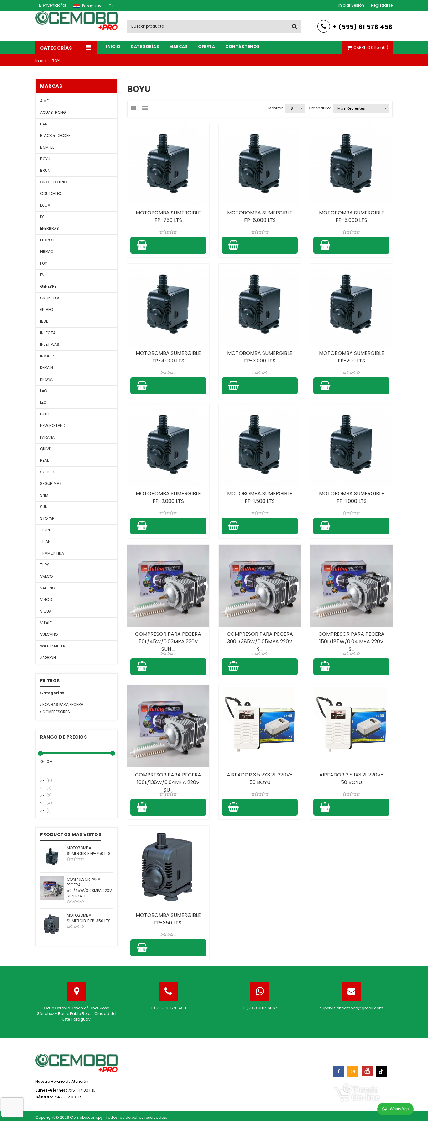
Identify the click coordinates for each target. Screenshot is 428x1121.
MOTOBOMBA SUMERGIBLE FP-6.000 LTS (259, 216)
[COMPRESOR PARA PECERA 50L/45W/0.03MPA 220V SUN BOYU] (52, 888)
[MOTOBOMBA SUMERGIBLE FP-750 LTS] (52, 856)
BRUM (45, 170)
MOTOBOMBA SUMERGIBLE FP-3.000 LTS (259, 357)
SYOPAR (47, 518)
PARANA (47, 437)
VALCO (46, 576)
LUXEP (45, 414)
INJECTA (47, 332)
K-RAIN (46, 367)
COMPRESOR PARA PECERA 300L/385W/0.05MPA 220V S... (260, 641)
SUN (44, 506)
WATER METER (52, 646)
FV (42, 274)
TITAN (45, 541)
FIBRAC (47, 251)
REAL (44, 460)
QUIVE (45, 448)
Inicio (40, 60)
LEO (43, 402)
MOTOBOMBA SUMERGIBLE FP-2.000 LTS (168, 497)
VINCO (46, 599)
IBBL (44, 321)
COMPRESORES (55, 711)
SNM (44, 495)
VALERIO (47, 588)
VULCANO (49, 634)
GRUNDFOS (50, 298)
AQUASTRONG (53, 112)
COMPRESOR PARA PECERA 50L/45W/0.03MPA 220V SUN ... (168, 641)
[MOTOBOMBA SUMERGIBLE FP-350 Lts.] (52, 924)
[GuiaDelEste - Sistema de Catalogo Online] (356, 1092)
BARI (44, 124)
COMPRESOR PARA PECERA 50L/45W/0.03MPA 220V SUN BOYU (89, 887)
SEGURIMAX (50, 483)
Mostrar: (276, 108)
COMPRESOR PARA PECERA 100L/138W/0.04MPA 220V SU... (168, 782)
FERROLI (47, 240)
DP (42, 216)
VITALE (46, 622)
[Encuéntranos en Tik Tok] (381, 1071)
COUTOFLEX (50, 193)
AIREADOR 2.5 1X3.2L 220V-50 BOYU (351, 778)
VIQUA (45, 611)
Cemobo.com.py (87, 1117)
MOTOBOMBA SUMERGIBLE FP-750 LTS (168, 216)
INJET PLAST (50, 344)
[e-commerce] (76, 20)
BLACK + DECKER (55, 135)
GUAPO (46, 309)
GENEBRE (48, 286)
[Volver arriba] (421, 1110)
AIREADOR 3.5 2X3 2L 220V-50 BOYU (260, 778)
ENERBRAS (49, 228)
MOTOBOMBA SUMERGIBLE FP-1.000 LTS (351, 497)
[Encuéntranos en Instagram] (352, 1071)
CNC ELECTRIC (53, 182)
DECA (45, 205)
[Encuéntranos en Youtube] (367, 1071)
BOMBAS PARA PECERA (62, 704)
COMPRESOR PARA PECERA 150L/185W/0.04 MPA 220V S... (351, 641)
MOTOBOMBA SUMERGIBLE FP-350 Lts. (168, 919)
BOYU (45, 158)
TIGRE (45, 530)
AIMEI (45, 100)
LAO (43, 390)
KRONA (46, 379)
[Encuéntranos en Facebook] (338, 1071)
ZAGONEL (48, 657)
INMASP (47, 356)
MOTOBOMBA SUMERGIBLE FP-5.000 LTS (351, 216)
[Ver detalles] (168, 164)
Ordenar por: (320, 108)
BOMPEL (47, 147)
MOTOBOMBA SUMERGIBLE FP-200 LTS (351, 357)
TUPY (44, 564)
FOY (43, 263)
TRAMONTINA (52, 553)
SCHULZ (47, 472)
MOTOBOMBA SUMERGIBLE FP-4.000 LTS (168, 357)
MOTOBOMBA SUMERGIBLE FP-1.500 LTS (259, 497)
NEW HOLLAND (52, 425)
